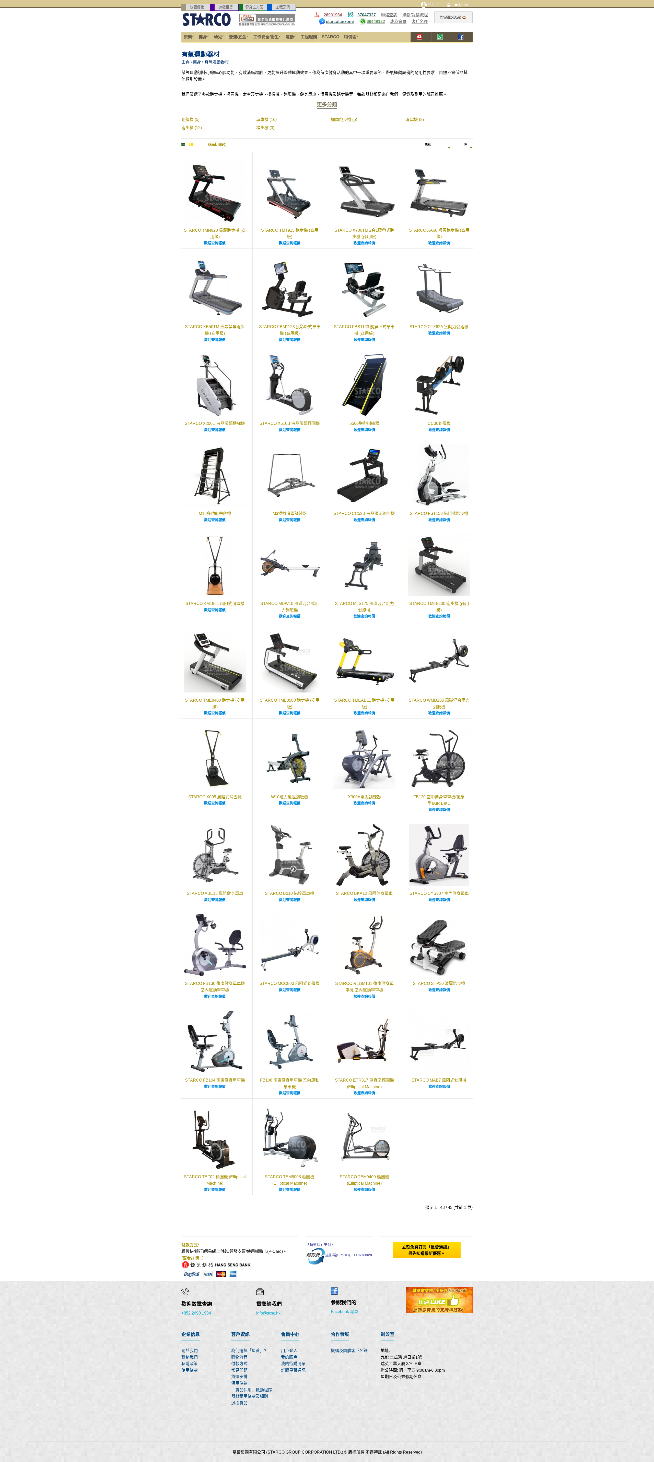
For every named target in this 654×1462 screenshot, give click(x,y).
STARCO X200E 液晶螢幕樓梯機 (215, 423)
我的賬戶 (289, 1357)
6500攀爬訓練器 (364, 423)
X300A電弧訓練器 (364, 797)
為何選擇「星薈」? (248, 1350)
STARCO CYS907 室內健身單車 (439, 893)
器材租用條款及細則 (249, 1396)
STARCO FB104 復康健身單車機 (215, 1080)
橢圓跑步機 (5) (344, 119)
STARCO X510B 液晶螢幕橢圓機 (290, 423)
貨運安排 (239, 1376)
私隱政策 (189, 1363)
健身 (197, 62)
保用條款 (239, 1383)
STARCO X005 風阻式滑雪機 (215, 797)
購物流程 (239, 1357)
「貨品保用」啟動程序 (251, 1390)
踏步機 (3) (265, 128)
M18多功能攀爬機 (215, 513)
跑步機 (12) (191, 128)
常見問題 (239, 1370)
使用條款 (189, 1370)
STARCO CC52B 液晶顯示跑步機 (364, 513)
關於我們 (189, 1350)
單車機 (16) (266, 119)
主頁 (185, 62)
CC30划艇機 (439, 423)
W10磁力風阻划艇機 (289, 797)
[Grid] (183, 144)
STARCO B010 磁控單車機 (289, 893)
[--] (185, 1219)
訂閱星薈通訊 (293, 1370)
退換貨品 (239, 1403)
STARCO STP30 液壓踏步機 (439, 983)
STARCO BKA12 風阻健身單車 (364, 893)
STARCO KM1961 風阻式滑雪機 (214, 603)
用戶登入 (289, 1350)
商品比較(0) (217, 144)
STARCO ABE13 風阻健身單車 (215, 893)
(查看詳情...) (192, 1258)
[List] (191, 144)
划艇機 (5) (190, 119)
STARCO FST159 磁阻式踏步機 (439, 513)
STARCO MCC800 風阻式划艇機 (290, 983)
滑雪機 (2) (415, 119)
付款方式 (239, 1363)
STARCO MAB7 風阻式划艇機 (439, 1080)
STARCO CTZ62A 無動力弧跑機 (439, 327)
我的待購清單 (293, 1363)
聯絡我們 (189, 1357)
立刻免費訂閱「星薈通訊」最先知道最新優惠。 (426, 1250)
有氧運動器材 (216, 62)
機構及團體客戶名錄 (349, 1350)
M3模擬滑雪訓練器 (290, 513)
